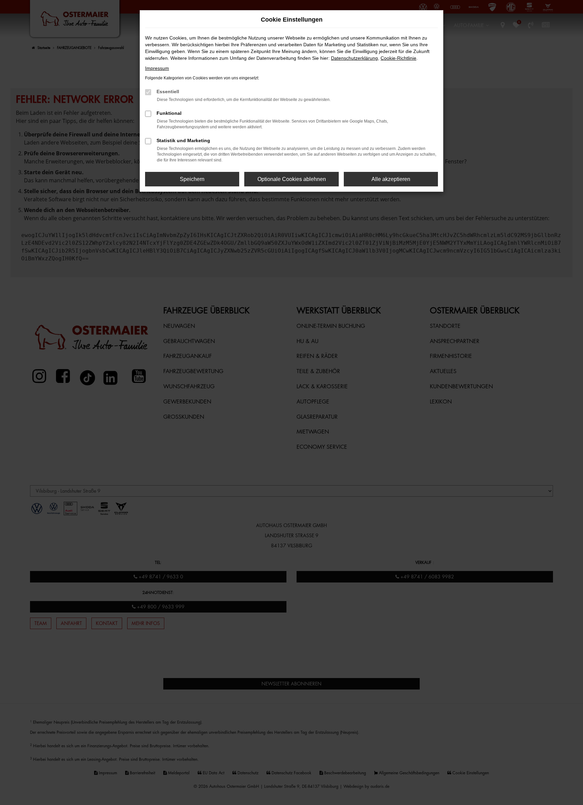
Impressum (157, 68)
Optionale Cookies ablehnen (291, 179)
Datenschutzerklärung (354, 58)
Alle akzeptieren (390, 179)
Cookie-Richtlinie (398, 58)
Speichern (192, 179)
